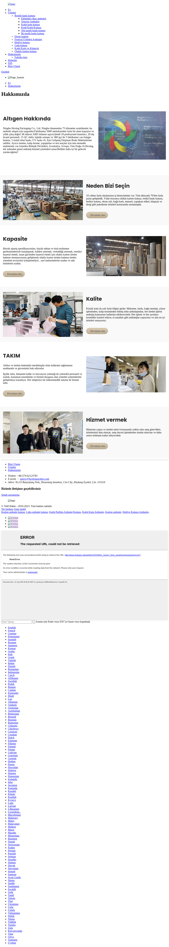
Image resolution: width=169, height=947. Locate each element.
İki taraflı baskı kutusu (32, 33)
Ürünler (12, 12)
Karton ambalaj (113, 512)
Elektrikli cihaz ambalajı (33, 18)
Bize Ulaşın (14, 66)
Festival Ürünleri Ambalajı (28, 39)
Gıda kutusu (21, 45)
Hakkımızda (14, 54)
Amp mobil (20, 509)
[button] (97, 215)
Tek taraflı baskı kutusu (33, 30)
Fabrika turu (21, 57)
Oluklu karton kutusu (26, 51)
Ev (9, 9)
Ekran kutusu (21, 36)
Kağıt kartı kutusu (30, 24)
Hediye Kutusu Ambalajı (136, 512)
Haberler (12, 60)
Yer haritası (7, 509)
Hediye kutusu (22, 42)
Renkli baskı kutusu (25, 15)
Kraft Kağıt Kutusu (31, 27)
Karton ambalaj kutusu (13, 512)
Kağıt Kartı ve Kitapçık (27, 48)
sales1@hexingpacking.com (34, 478)
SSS (10, 63)
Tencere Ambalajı (30, 21)
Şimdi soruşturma (10, 494)
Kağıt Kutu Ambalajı (93, 512)
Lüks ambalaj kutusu (37, 512)
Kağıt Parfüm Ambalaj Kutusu (65, 512)
